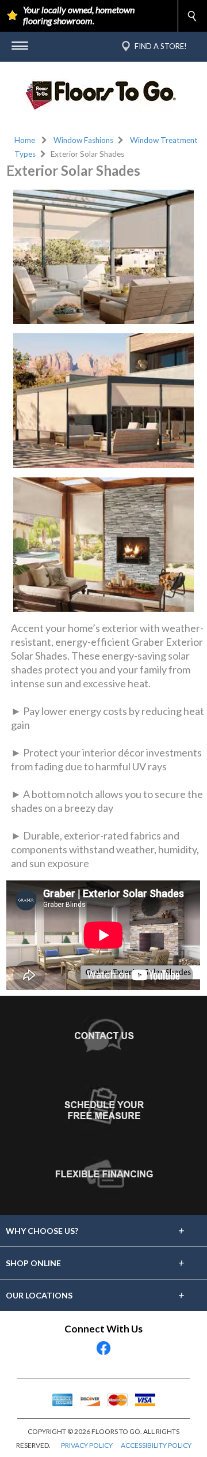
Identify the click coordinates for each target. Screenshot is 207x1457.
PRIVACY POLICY (87, 1445)
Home (24, 140)
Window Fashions (83, 140)
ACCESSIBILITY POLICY (156, 1445)
